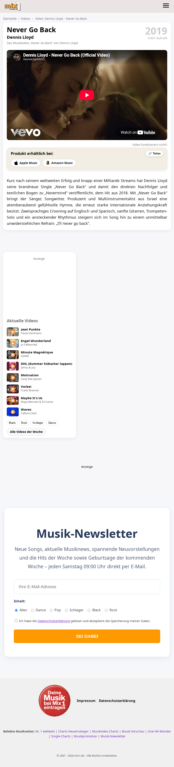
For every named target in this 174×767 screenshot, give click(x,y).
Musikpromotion (86, 736)
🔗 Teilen (154, 153)
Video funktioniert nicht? (149, 145)
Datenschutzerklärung (54, 621)
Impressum (86, 701)
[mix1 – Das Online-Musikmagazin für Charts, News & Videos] (13, 5)
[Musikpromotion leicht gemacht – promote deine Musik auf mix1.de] (54, 701)
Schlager (37, 422)
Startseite (10, 19)
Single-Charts (61, 736)
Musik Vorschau (133, 731)
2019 (156, 30)
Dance (52, 422)
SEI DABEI (87, 636)
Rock (24, 422)
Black (12, 422)
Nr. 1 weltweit (45, 731)
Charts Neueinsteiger (74, 731)
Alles (23, 610)
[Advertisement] (39, 287)
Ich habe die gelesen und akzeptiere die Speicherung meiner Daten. (84, 621)
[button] (166, 8)
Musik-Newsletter (113, 736)
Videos (25, 19)
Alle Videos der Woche (26, 432)
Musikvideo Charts (105, 731)
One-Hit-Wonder (159, 731)
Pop (58, 610)
